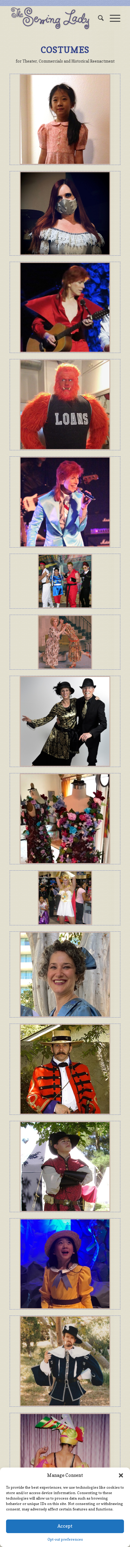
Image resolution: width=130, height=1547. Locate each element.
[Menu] (112, 18)
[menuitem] (98, 18)
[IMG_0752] (65, 818)
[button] (121, 1475)
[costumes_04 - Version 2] (65, 1166)
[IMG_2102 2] (65, 975)
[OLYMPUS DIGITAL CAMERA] (65, 581)
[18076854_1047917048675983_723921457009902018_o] (65, 502)
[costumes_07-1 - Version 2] (65, 1069)
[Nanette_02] (65, 642)
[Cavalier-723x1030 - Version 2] (65, 1361)
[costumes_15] (65, 898)
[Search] (98, 18)
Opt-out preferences (65, 1539)
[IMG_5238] (65, 1264)
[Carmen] (65, 1458)
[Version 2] (65, 213)
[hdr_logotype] (54, 18)
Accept (65, 1526)
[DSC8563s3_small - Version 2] (65, 721)
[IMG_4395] (65, 119)
